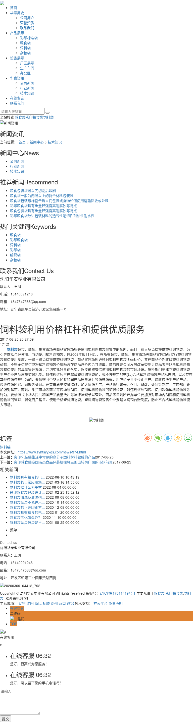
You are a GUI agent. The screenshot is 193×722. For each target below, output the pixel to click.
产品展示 (17, 32)
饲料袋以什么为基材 (26, 487)
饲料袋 (25, 47)
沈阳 (30, 603)
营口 (62, 603)
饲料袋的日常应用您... (27, 482)
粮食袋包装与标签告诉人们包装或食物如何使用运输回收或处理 (59, 200)
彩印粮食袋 (34, 117)
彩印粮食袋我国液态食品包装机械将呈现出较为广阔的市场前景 (63, 462)
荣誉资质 (27, 22)
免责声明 (116, 603)
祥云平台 (100, 603)
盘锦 (70, 603)
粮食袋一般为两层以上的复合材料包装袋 (41, 195)
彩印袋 (15, 249)
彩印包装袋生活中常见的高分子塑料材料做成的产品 (54, 456)
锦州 (54, 603)
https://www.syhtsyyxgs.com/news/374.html (52, 451)
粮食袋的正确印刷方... (27, 507)
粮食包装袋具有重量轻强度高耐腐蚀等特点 (43, 210)
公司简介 (27, 17)
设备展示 (17, 57)
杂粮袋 (25, 52)
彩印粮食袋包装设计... (27, 492)
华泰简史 (17, 12)
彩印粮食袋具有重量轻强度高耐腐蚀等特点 (43, 205)
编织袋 (15, 254)
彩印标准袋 (29, 37)
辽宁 (22, 603)
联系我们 (27, 27)
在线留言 (17, 97)
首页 (13, 7)
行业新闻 (27, 87)
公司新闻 (27, 82)
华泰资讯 (17, 77)
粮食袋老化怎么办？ (26, 517)
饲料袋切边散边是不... (27, 522)
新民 (38, 603)
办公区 (25, 72)
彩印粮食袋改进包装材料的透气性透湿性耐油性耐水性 (52, 215)
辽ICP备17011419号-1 (117, 593)
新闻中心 (37, 141)
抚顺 (46, 603)
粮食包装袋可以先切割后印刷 (33, 190)
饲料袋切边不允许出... (27, 502)
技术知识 (27, 92)
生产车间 (27, 67)
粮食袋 (25, 42)
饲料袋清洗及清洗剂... (27, 497)
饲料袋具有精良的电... (27, 477)
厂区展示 (27, 62)
